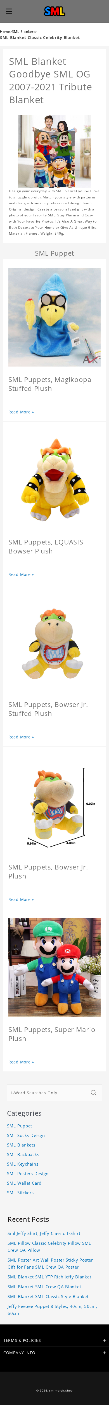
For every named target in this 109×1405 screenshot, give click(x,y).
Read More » (21, 412)
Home (5, 31)
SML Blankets (23, 31)
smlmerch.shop (61, 1390)
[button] (9, 11)
